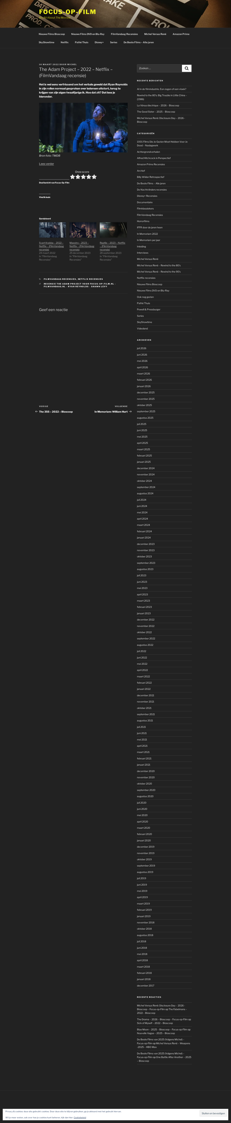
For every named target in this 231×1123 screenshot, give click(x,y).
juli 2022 (141, 651)
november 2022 (145, 626)
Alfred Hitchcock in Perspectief (154, 158)
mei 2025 (142, 436)
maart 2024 (143, 524)
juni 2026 (142, 354)
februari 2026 (144, 379)
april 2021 (142, 745)
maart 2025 (143, 449)
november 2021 (145, 701)
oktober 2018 (144, 928)
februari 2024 (144, 531)
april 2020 (142, 821)
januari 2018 (144, 979)
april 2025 (142, 442)
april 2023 (142, 594)
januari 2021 (143, 764)
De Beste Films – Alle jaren (139, 42)
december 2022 (145, 619)
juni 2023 (142, 581)
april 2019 (142, 897)
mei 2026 (142, 360)
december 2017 (145, 985)
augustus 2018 (145, 935)
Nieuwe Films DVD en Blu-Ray (88, 34)
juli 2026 (141, 348)
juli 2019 (141, 878)
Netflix (64, 42)
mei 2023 (142, 588)
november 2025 (146, 398)
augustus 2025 (145, 417)
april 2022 (142, 670)
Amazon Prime (181, 34)
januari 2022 (144, 688)
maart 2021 (143, 752)
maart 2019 (143, 903)
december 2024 (146, 468)
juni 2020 (142, 808)
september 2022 (146, 638)
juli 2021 (141, 726)
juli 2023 (141, 575)
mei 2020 (142, 815)
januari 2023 (144, 613)
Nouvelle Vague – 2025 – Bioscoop (156, 1033)
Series (113, 42)
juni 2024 (142, 506)
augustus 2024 (145, 493)
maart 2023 (143, 600)
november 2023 (146, 550)
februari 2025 (144, 455)
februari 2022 (144, 682)
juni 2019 (142, 884)
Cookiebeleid (80, 1117)
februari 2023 (144, 606)
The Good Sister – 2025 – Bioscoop (156, 111)
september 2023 (146, 562)
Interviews (142, 252)
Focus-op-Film (67, 12)
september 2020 (146, 790)
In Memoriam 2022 (147, 233)
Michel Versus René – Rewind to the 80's (159, 265)
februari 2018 (144, 972)
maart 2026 (143, 373)
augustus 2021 (145, 720)
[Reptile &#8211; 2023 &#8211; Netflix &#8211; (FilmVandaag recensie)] (113, 230)
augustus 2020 (145, 796)
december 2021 (145, 695)
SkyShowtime (46, 42)
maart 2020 (143, 827)
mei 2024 (142, 512)
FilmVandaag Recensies (124, 34)
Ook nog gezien (145, 296)
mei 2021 (142, 739)
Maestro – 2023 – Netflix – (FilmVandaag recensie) (82, 246)
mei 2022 (142, 663)
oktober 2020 (144, 783)
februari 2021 (144, 758)
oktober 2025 (144, 405)
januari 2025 (144, 461)
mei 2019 (142, 890)
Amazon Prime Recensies (151, 164)
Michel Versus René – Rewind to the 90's (159, 271)
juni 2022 (142, 657)
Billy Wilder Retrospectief (150, 176)
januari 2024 (144, 537)
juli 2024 (141, 499)
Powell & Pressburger (148, 309)
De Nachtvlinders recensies (152, 189)
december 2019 (145, 846)
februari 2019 (144, 909)
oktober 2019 (144, 859)
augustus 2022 (145, 644)
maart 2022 (143, 676)
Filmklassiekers (145, 208)
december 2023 (146, 544)
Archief (141, 170)
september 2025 (146, 411)
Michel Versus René (155, 34)
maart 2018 (143, 966)
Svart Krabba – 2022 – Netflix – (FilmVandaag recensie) (51, 246)
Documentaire (145, 202)
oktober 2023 (144, 556)
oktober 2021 (144, 708)
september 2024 (146, 487)
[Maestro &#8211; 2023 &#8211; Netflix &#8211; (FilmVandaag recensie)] (83, 230)
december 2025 (146, 392)
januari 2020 (144, 840)
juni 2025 (142, 430)
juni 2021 (142, 733)
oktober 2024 (144, 480)
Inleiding (141, 246)
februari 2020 (144, 834)
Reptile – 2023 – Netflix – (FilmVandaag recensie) (112, 246)
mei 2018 (142, 954)
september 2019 (146, 865)
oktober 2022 (144, 632)
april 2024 (142, 518)
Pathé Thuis (81, 42)
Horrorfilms (143, 221)
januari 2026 (144, 386)
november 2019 (145, 853)
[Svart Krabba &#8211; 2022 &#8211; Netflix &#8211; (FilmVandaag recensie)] (52, 230)
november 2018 (145, 922)
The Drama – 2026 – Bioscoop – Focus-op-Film (162, 1019)
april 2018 (142, 960)
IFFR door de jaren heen (150, 227)
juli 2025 (141, 424)
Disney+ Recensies (147, 195)
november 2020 (146, 777)
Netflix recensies (90, 279)
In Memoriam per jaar (148, 240)
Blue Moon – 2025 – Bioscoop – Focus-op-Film (162, 1029)
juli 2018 (141, 941)
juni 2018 (142, 947)
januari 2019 (144, 916)
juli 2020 (141, 802)
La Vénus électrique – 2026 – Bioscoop (158, 105)
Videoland (142, 328)
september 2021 (146, 714)
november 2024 (146, 474)
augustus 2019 (145, 872)
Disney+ (99, 42)
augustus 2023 (145, 569)
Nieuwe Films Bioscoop (52, 34)
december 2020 (146, 771)
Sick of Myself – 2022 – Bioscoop (155, 1023)
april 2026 (142, 367)
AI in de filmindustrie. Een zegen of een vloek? (161, 89)
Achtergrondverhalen (148, 151)
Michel (72, 64)
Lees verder (46, 163)
